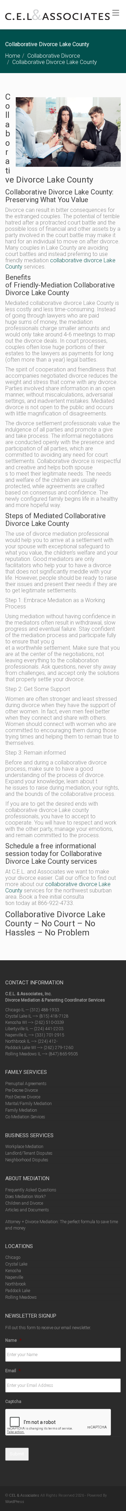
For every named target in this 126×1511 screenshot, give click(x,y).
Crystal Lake (16, 1264)
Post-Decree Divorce (22, 1097)
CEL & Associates (24, 1495)
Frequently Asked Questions (30, 1190)
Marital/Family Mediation (28, 1103)
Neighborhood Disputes (26, 1159)
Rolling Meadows (21, 1297)
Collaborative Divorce (53, 55)
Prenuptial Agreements (26, 1083)
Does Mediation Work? (25, 1196)
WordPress (14, 1501)
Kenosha (13, 1270)
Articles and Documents (27, 1209)
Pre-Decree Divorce (21, 1090)
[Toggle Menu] (116, 13)
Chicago (12, 1257)
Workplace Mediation (24, 1146)
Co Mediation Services (25, 1116)
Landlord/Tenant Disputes (28, 1153)
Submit (17, 1453)
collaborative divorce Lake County (60, 263)
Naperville (14, 1277)
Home (12, 55)
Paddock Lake (17, 1290)
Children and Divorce (24, 1203)
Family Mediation (21, 1110)
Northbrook (15, 1284)
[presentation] (58, 1422)
